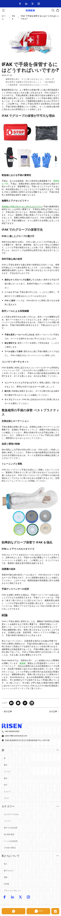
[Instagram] (39, 4)
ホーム (4, 17)
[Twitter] (32, 4)
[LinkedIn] (26, 4)
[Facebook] (20, 4)
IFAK (13, 17)
